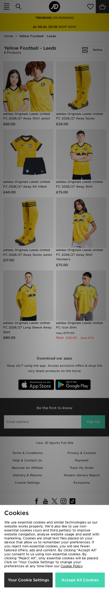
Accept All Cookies (80, 580)
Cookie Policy (72, 566)
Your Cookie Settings (28, 580)
